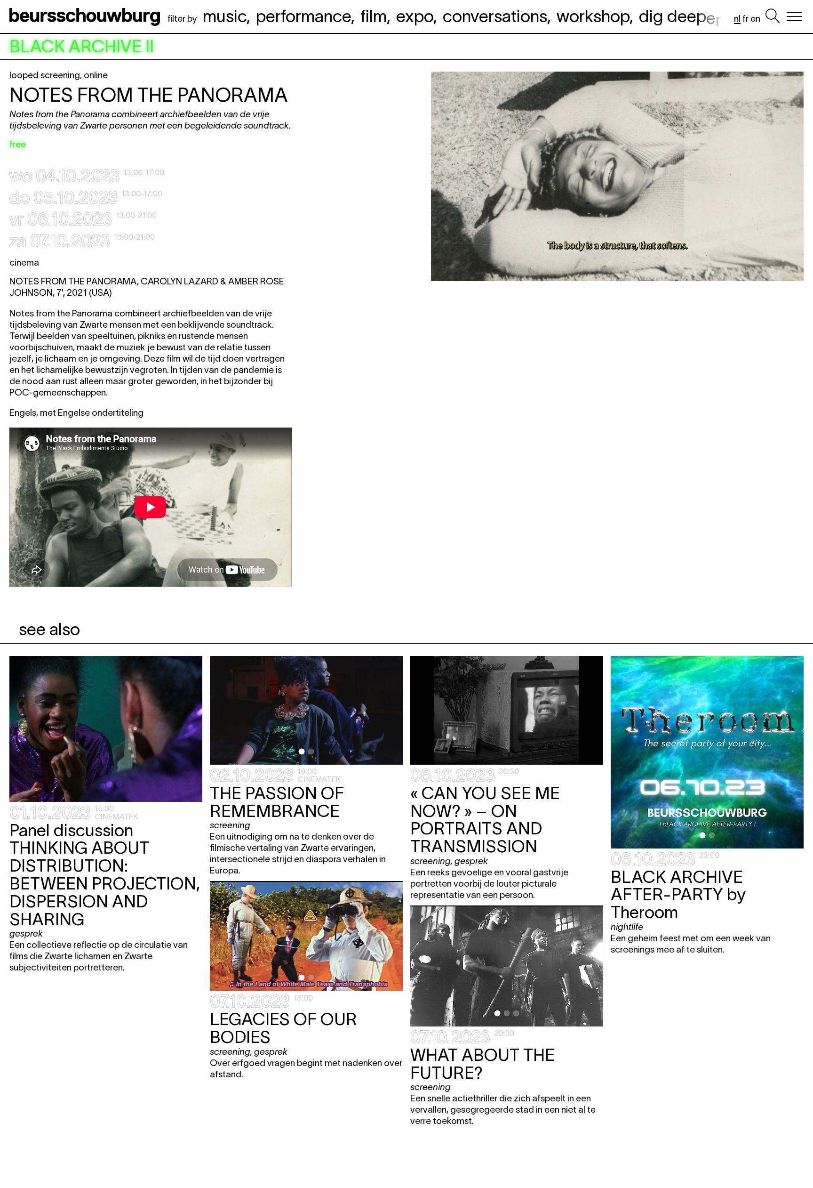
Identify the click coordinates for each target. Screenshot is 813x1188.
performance (303, 16)
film (373, 16)
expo (414, 16)
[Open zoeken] (772, 16)
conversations (495, 16)
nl (737, 19)
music (225, 16)
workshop (593, 16)
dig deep (680, 16)
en (755, 19)
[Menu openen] (794, 16)
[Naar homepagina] (86, 16)
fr (745, 19)
